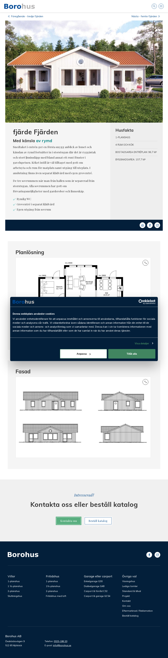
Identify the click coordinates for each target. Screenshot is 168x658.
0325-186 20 (60, 641)
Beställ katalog (98, 521)
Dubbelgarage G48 (94, 586)
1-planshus (14, 581)
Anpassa (82, 353)
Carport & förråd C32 (95, 591)
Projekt (126, 596)
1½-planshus (53, 586)
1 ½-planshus (15, 586)
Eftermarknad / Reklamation (137, 610)
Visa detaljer (142, 343)
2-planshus (14, 591)
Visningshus (128, 581)
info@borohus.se (62, 645)
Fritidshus (52, 576)
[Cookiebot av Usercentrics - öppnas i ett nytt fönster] (141, 301)
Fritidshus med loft (56, 596)
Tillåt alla (132, 353)
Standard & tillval (131, 591)
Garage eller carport (98, 576)
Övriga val (129, 576)
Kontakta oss (68, 521)
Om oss (126, 605)
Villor (11, 576)
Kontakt (126, 600)
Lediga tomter (130, 586)
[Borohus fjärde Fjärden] (84, 71)
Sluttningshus (15, 596)
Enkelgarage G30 (93, 581)
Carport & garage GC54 (97, 596)
